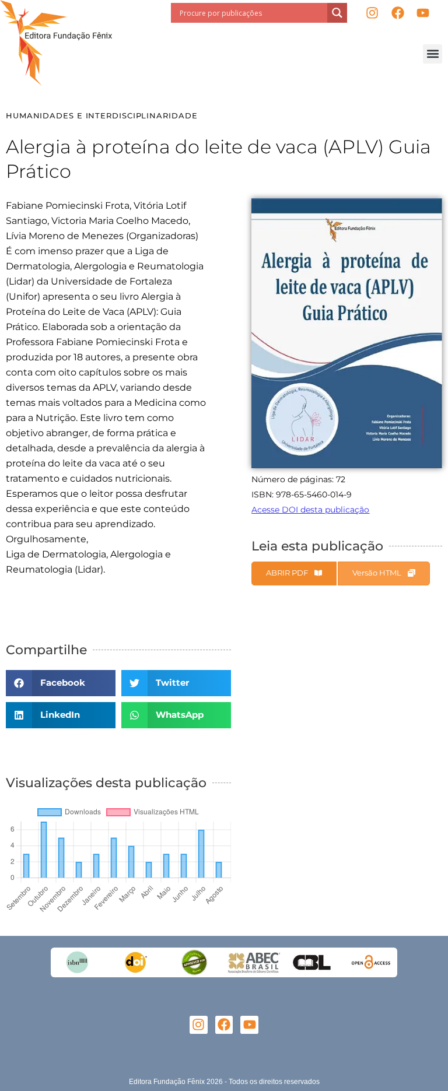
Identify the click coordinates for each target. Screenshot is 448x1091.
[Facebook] (397, 13)
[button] (432, 54)
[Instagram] (372, 13)
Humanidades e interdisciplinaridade (102, 115)
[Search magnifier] (337, 13)
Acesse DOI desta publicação (310, 509)
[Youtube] (423, 13)
